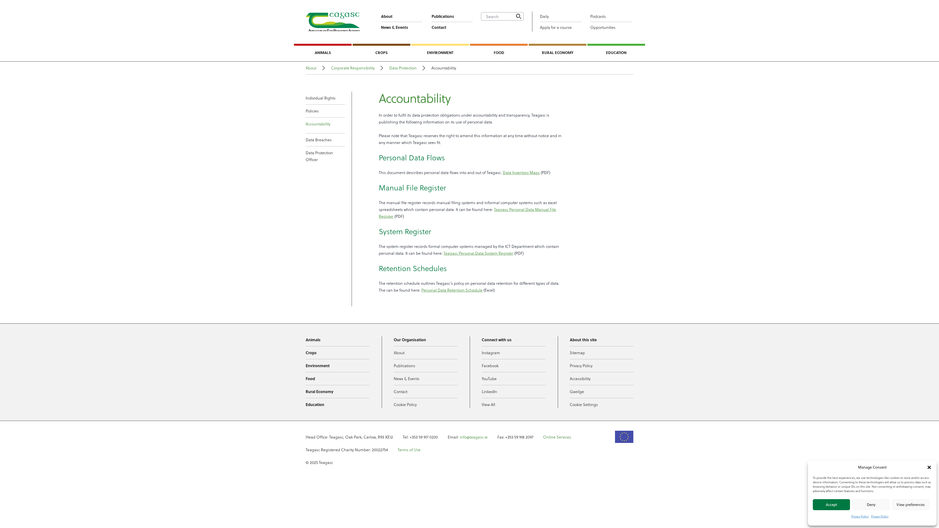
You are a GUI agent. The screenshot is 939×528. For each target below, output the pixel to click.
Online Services (557, 437)
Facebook (490, 365)
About (386, 16)
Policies (312, 111)
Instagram (491, 352)
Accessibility (580, 378)
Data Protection (403, 68)
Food (499, 52)
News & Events (394, 27)
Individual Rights (320, 98)
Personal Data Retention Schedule (451, 290)
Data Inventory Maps (521, 172)
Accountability (318, 124)
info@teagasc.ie (474, 437)
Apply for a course (556, 27)
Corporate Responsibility (353, 68)
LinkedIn (489, 391)
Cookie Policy (405, 404)
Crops (381, 52)
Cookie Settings (584, 404)
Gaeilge (577, 391)
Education (616, 52)
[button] (929, 467)
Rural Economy (557, 52)
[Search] (519, 16)
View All (488, 404)
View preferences (910, 504)
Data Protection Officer (319, 156)
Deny (871, 504)
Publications (443, 16)
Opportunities (602, 27)
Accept (831, 504)
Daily (544, 16)
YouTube (489, 378)
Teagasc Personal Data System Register (478, 253)
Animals (323, 52)
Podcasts (598, 16)
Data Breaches (319, 140)
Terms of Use (409, 449)
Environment (440, 52)
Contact (439, 27)
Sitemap (577, 352)
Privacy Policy (860, 516)
